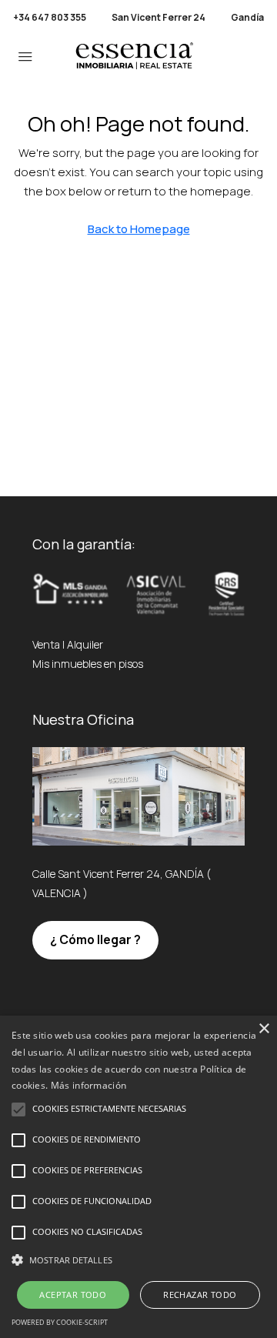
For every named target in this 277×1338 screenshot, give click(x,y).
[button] (138, 1260)
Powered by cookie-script (60, 1322)
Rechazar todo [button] (199, 1294)
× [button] (263, 1029)
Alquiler (85, 644)
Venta (46, 644)
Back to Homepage (139, 229)
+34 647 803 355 (49, 17)
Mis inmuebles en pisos (87, 663)
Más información (89, 1085)
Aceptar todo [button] (72, 1294)
